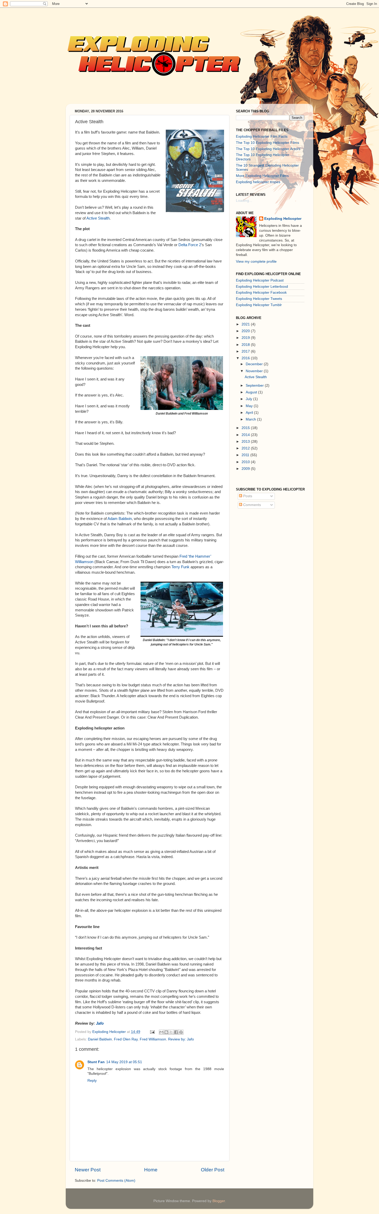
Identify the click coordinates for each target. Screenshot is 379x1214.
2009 (246, 469)
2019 (246, 338)
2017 (246, 351)
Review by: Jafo (181, 1039)
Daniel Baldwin (100, 1039)
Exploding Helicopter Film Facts (261, 136)
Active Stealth (98, 218)
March (251, 419)
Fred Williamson (153, 1039)
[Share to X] (171, 1032)
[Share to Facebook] (176, 1032)
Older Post (212, 1169)
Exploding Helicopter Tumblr (259, 305)
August (252, 392)
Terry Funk (180, 567)
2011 (246, 455)
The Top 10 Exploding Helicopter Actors (268, 149)
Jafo (100, 1023)
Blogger (218, 1201)
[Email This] (161, 1032)
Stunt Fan (96, 1062)
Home (151, 1169)
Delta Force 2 (189, 245)
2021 (246, 324)
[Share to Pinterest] (181, 1032)
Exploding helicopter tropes (258, 182)
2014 (246, 435)
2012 (246, 448)
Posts (247, 496)
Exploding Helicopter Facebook (261, 292)
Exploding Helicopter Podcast (260, 280)
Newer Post (88, 1169)
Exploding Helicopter (282, 219)
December (255, 364)
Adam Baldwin (120, 519)
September (255, 385)
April (250, 413)
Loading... (244, 201)
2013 (246, 441)
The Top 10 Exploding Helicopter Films (267, 143)
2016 (246, 358)
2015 (246, 428)
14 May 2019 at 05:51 (124, 1062)
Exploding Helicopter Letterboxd (262, 287)
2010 (246, 462)
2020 (246, 331)
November (255, 371)
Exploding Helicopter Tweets (259, 299)
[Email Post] (152, 1032)
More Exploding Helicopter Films (262, 176)
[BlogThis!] (166, 1032)
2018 (246, 345)
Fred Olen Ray (126, 1039)
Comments (251, 505)
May (250, 406)
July (249, 399)
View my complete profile (256, 261)
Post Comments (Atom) (116, 1180)
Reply (92, 1081)
